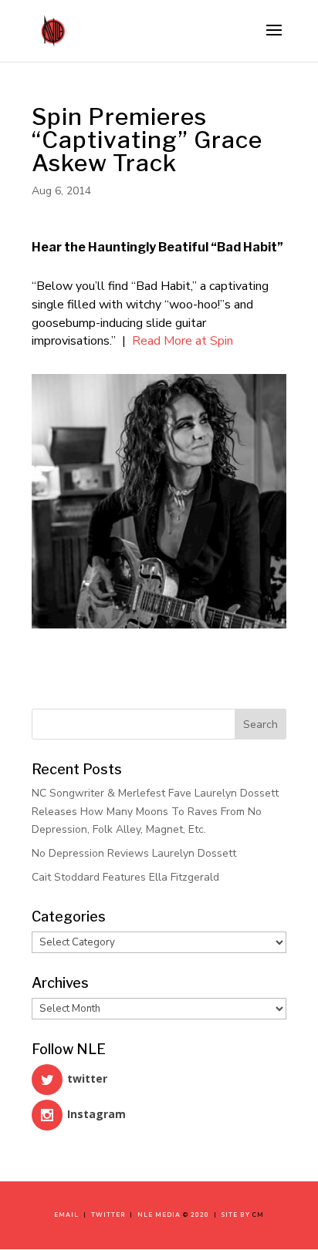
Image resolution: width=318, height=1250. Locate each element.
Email (68, 1215)
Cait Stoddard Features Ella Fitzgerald (125, 877)
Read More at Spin (182, 340)
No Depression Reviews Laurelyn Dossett (134, 853)
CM (258, 1215)
